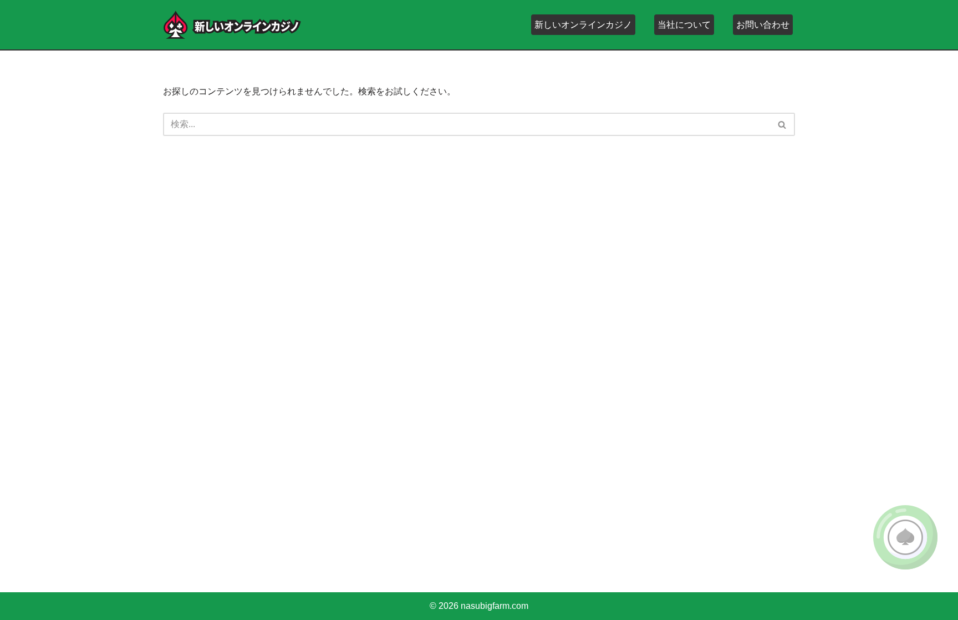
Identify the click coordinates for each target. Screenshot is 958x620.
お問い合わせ (762, 24)
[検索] (782, 124)
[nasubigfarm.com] (232, 24)
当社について (684, 24)
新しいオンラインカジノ (583, 24)
